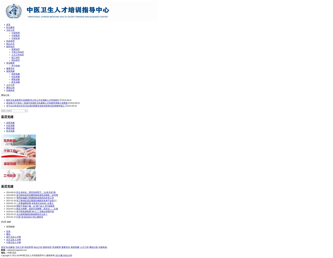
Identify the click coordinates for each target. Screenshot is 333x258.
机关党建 (15, 82)
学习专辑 (15, 66)
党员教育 (10, 63)
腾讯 (8, 234)
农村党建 (15, 74)
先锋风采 (10, 90)
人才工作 (10, 85)
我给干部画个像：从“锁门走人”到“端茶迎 (35, 206)
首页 (8, 25)
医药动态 (10, 46)
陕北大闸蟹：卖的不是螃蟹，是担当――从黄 (37, 209)
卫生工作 (10, 30)
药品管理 (10, 41)
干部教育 (15, 36)
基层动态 (15, 49)
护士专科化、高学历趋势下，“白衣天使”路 (36, 192)
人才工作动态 (17, 55)
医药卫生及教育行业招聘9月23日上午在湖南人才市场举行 (32, 100)
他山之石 (10, 44)
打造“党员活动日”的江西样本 (29, 217)
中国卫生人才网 (13, 242)
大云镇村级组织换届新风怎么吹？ (32, 214)
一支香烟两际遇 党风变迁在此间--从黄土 (35, 203)
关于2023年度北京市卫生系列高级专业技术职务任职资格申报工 (35, 106)
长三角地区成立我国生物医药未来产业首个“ (36, 200)
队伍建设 (10, 27)
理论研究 (15, 60)
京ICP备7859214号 (63, 255)
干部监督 (15, 38)
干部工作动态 (17, 52)
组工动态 (15, 57)
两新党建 (15, 79)
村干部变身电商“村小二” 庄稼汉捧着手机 (35, 211)
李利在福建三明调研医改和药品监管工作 (35, 198)
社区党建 (15, 77)
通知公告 (10, 88)
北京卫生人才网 (13, 240)
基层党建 (10, 71)
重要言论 (10, 68)
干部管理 (15, 33)
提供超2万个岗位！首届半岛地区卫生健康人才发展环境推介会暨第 (37, 103)
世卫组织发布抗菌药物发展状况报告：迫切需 (37, 195)
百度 (8, 231)
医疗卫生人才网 (13, 237)
